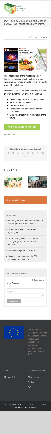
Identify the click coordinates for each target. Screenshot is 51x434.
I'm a (10, 292)
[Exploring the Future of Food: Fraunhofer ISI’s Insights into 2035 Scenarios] (13, 182)
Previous (34, 37)
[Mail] (14, 377)
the (24, 76)
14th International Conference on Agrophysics (37, 177)
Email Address (14, 283)
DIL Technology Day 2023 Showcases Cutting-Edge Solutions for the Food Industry (23, 241)
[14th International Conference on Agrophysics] (37, 182)
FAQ (29, 387)
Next (43, 37)
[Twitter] (5, 377)
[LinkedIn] (9, 377)
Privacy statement (35, 377)
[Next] (45, 182)
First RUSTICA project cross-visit (21, 250)
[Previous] (6, 182)
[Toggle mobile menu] (45, 8)
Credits (31, 382)
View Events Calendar (15, 200)
